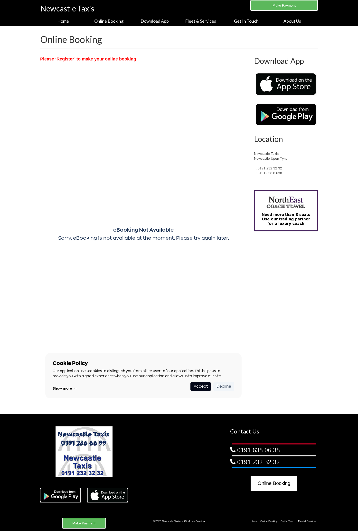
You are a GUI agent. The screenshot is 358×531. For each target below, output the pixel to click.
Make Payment (284, 5)
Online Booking (274, 483)
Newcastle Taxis (67, 8)
